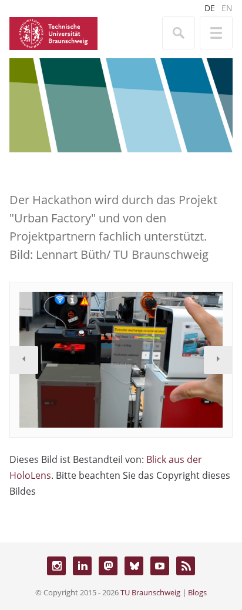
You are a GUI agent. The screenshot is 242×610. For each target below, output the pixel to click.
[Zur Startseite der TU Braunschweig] (53, 32)
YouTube (159, 565)
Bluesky (134, 565)
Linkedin (82, 565)
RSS (185, 565)
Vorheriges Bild (24, 360)
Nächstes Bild (218, 360)
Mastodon (108, 565)
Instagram (56, 565)
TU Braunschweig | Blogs (163, 592)
